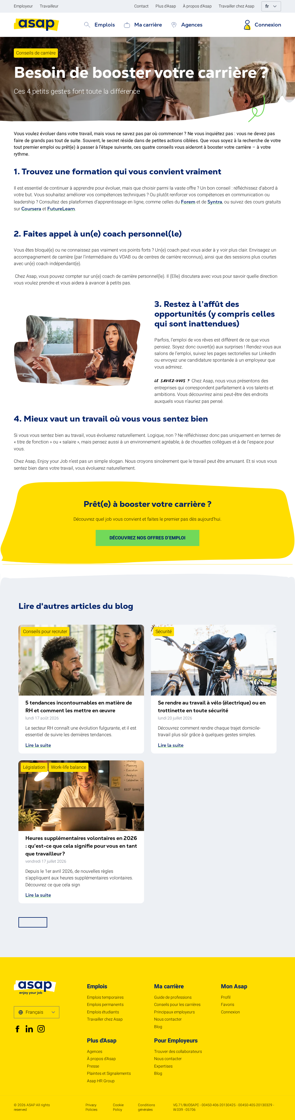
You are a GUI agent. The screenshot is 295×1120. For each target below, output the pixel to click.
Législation (34, 767)
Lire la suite (38, 745)
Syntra (214, 202)
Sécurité (164, 631)
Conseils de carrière (36, 53)
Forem (188, 202)
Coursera (31, 209)
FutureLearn (61, 209)
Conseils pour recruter (45, 631)
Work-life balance (68, 767)
